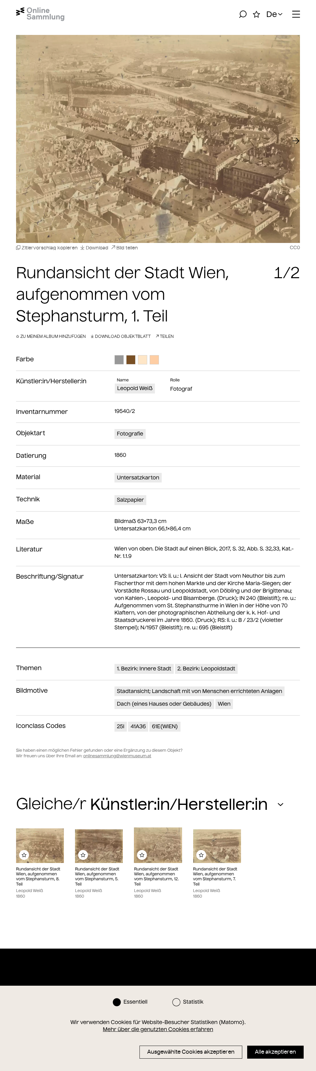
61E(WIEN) (165, 726)
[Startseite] (40, 14)
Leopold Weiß (135, 388)
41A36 (138, 726)
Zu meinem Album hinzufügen (53, 336)
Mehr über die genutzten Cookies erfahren (158, 1029)
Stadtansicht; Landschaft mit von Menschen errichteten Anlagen (199, 691)
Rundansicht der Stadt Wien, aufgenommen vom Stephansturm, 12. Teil (156, 877)
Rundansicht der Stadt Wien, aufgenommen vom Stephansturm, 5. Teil (97, 877)
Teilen (167, 336)
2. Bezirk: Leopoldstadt (206, 668)
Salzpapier (130, 499)
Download (97, 247)
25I (120, 726)
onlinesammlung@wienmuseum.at (117, 756)
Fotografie (130, 433)
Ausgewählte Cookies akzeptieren (191, 1051)
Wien (224, 703)
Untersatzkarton (138, 477)
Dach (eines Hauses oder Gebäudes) (164, 703)
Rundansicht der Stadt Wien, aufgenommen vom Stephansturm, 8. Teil (38, 877)
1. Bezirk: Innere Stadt (144, 668)
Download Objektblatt (123, 336)
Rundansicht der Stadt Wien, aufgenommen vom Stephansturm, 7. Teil (215, 877)
